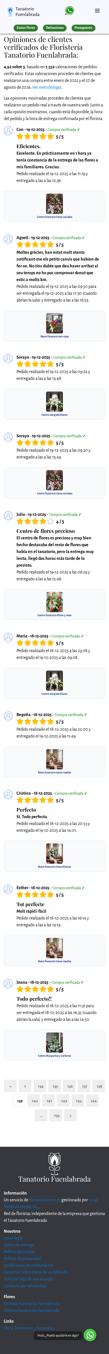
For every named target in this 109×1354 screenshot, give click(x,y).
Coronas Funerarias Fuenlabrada (32, 1303)
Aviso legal (13, 1238)
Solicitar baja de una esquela (28, 1279)
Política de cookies (19, 1252)
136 (70, 1086)
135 (55, 1086)
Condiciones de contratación (28, 1265)
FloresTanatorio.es (45, 1200)
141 (49, 1101)
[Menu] (97, 8)
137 (84, 1086)
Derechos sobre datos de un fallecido (36, 1272)
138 (99, 1086)
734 (57, 1115)
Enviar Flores (26, 28)
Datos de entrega (19, 1245)
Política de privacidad (22, 1258)
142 (64, 1101)
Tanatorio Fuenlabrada (27, 11)
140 (35, 1101)
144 (94, 1101)
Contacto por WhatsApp (25, 1286)
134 (41, 1086)
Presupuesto (83, 28)
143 (79, 1101)
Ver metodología (46, 87)
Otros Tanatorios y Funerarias (29, 1328)
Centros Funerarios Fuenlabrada (31, 1310)
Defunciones (55, 28)
